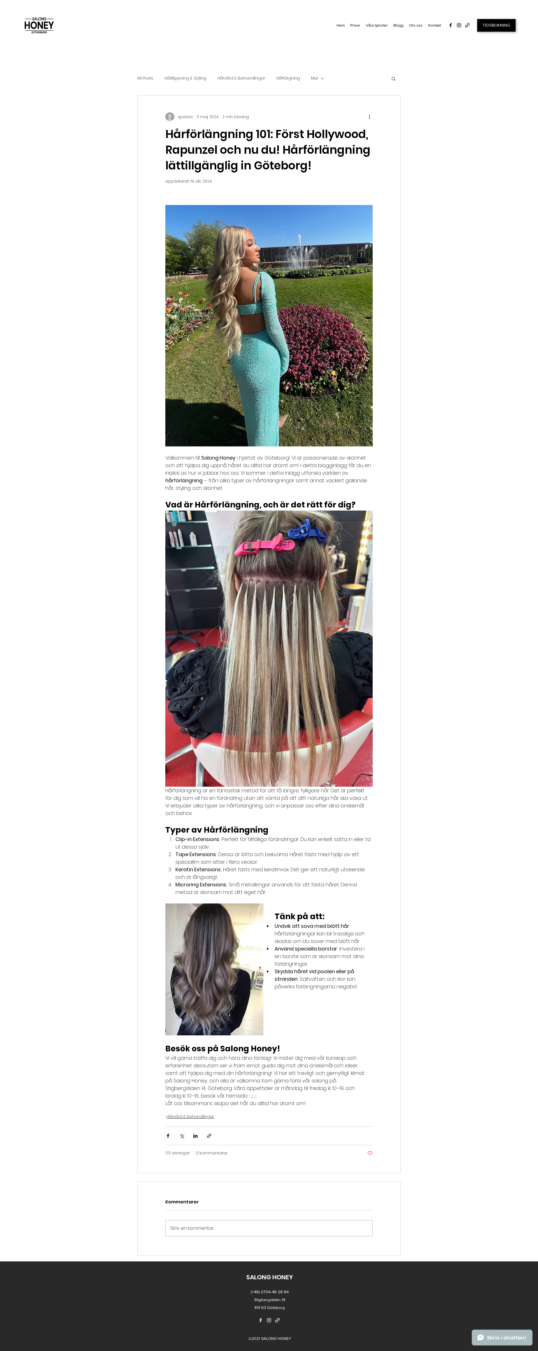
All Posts (145, 78)
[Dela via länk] (209, 1135)
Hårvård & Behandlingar (241, 78)
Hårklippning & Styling (185, 78)
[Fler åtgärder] (369, 116)
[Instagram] (459, 25)
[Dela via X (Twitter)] (181, 1135)
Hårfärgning (288, 78)
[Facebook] (450, 25)
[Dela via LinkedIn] (195, 1135)
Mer (314, 78)
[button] (377, 25)
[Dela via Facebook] (168, 1135)
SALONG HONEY (269, 1277)
